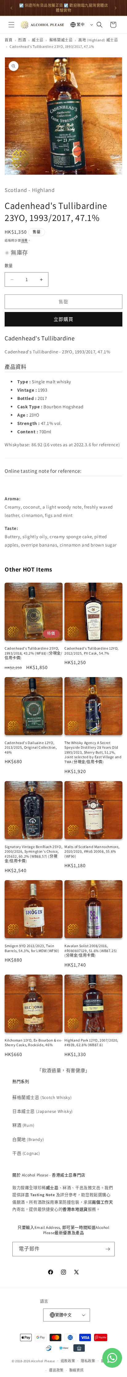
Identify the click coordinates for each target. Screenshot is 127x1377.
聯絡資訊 (76, 1370)
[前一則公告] (11, 8)
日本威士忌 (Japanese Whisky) (42, 1111)
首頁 (8, 40)
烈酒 (22, 40)
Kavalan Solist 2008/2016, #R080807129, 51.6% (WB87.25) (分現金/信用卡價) (90, 950)
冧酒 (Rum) (23, 1125)
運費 (24, 241)
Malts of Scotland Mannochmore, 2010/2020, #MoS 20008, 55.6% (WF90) (92, 851)
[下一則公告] (115, 8)
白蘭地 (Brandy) (28, 1139)
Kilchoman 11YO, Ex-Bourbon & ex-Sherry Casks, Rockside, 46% (33, 1042)
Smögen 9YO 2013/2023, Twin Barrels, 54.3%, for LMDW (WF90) (32, 948)
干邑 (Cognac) (26, 1153)
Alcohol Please (43, 1360)
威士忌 (37, 40)
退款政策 (68, 1361)
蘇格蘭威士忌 (61, 40)
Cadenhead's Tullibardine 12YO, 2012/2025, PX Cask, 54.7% (91, 650)
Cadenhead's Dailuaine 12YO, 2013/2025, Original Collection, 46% (31, 747)
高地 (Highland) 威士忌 (98, 40)
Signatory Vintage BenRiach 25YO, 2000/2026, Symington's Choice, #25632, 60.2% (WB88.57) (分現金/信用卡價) (33, 853)
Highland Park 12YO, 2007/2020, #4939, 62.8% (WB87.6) (91, 1042)
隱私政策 (88, 1361)
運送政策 (56, 1370)
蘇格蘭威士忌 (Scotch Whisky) (42, 1097)
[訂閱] (107, 1249)
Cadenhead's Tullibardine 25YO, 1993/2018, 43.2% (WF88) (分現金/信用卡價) (33, 653)
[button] (11, 24)
